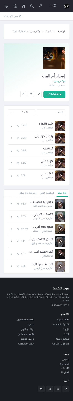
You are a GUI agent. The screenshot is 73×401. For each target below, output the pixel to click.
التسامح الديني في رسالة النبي (41, 214)
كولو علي (47, 161)
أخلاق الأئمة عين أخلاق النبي (41, 239)
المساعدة (64, 364)
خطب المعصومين (25, 320)
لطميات (49, 31)
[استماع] (60, 126)
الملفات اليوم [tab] (47, 193)
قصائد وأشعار (62, 339)
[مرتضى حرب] (23, 94)
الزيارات (66, 329)
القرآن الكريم (63, 320)
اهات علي (47, 174)
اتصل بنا (65, 372)
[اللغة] (6, 6)
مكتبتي (65, 360)
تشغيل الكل (53, 94)
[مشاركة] (31, 94)
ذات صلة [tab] (62, 193)
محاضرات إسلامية (60, 344)
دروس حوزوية (27, 339)
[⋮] (11, 126)
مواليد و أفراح (27, 329)
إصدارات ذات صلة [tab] (28, 193)
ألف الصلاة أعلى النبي (41, 252)
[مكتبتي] (24, 6)
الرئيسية (61, 31)
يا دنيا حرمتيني (43, 136)
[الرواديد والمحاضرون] (40, 6)
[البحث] (32, 6)
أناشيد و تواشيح (26, 334)
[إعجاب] (39, 94)
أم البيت (48, 149)
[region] (36, 235)
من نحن (65, 368)
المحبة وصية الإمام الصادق (41, 264)
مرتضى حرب (35, 31)
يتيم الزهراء (46, 124)
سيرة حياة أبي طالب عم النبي (42, 227)
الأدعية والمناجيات (60, 324)
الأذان (66, 334)
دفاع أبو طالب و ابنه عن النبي (41, 202)
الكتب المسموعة (26, 344)
